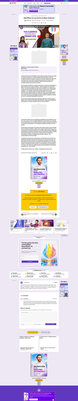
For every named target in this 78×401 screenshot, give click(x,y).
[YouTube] (34, 0)
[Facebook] (32, 0)
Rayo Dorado (30, 273)
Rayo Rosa (43, 273)
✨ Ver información (13, 48)
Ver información (33, 399)
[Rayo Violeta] (40, 276)
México (39, 187)
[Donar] (43, 0)
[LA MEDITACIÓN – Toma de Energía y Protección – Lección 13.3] (32, 224)
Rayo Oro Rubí (30, 276)
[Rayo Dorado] (26, 274)
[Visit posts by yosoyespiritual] (25, 20)
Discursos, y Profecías (39, 181)
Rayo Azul (15, 273)
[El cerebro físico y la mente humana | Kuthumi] (49, 341)
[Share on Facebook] (37, 23)
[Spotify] (38, 0)
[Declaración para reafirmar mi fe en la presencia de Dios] (61, 224)
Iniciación (58, 276)
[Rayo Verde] (12, 276)
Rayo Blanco (58, 273)
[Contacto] (45, 0)
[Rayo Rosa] (40, 274)
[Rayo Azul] (12, 274)
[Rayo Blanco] (54, 274)
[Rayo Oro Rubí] (26, 276)
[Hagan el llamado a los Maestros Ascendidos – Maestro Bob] (29, 341)
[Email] (41, 23)
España (39, 186)
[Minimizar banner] (53, 400)
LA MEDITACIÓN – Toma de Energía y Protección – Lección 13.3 (31, 229)
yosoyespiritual (28, 20)
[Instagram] (36, 0)
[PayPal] (39, 0)
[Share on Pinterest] (47, 153)
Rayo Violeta (44, 276)
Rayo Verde (15, 276)
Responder (55, 298)
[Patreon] (41, 0)
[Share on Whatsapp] (39, 23)
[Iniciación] (54, 276)
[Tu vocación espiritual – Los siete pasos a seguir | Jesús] (46, 224)
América (39, 184)
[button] (62, 3)
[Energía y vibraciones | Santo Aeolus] (17, 224)
